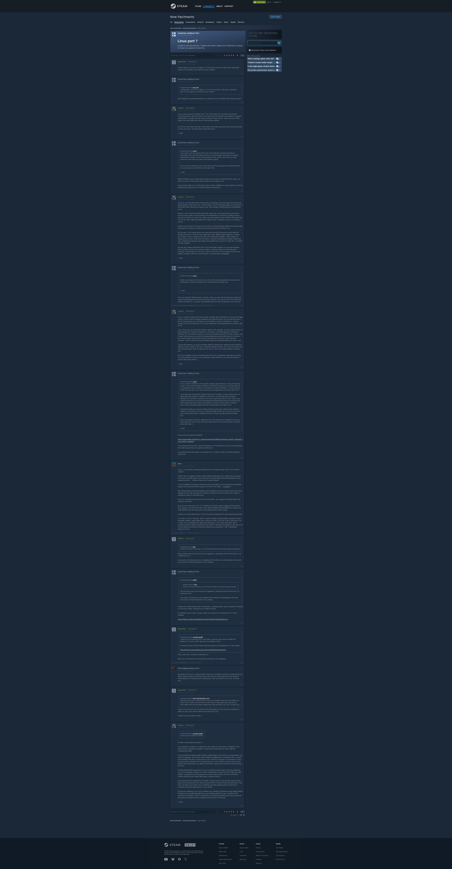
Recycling (243, 859)
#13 (241, 684)
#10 (241, 566)
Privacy (258, 848)
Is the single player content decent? (262, 66)
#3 (242, 137)
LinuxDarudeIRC (198, 637)
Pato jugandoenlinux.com (201, 698)
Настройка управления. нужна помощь (264, 70)
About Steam (223, 848)
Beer (182, 533)
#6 (242, 305)
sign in (269, 2)
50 (244, 815)
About (219, 6)
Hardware (243, 855)
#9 (242, 533)
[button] (264, 59)
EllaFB (195, 580)
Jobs (241, 851)
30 (241, 815)
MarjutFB (196, 87)
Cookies (258, 859)
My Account (280, 859)
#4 (242, 191)
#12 (241, 662)
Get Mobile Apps (282, 851)
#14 (241, 719)
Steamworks (223, 855)
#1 (242, 73)
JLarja (195, 151)
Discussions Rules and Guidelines (263, 50)
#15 (241, 806)
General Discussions (189, 28)
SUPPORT (228, 6)
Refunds (259, 863)
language (276, 2)
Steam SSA (222, 851)
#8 (242, 458)
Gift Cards (222, 863)
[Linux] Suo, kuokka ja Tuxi (188, 33)
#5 (242, 262)
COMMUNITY (209, 6)
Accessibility (260, 851)
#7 (242, 367)
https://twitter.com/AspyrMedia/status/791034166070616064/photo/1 (203, 619)
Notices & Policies (262, 855)
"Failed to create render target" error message (266, 62)
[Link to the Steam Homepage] (179, 8)
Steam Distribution (225, 859)
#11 (241, 623)
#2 (242, 102)
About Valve (244, 848)
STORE (198, 6)
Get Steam (279, 848)
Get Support (280, 855)
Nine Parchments (175, 28)
